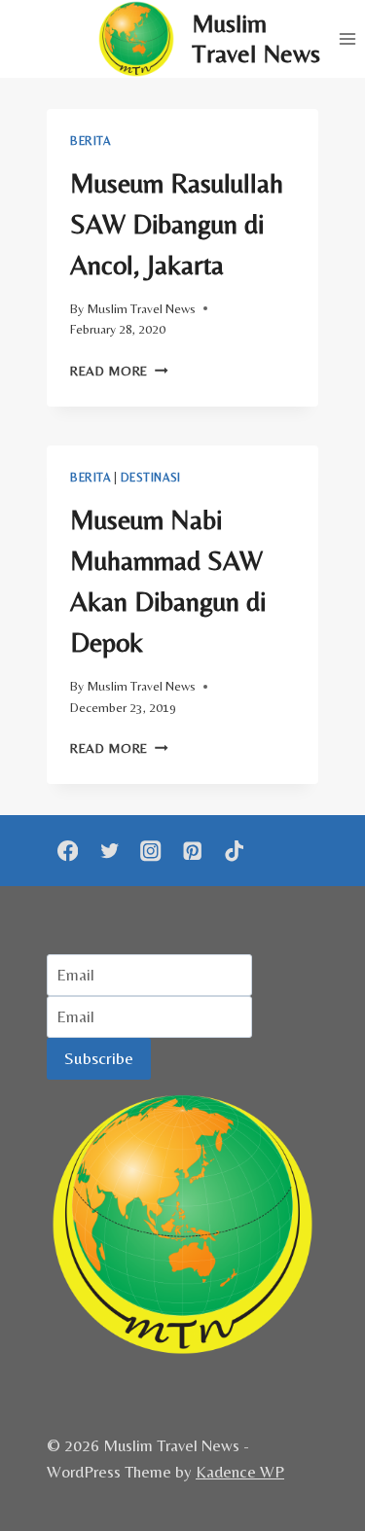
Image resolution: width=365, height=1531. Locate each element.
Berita (90, 141)
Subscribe (98, 1058)
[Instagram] (151, 851)
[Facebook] (68, 851)
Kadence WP (240, 1471)
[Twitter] (109, 851)
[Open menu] (347, 38)
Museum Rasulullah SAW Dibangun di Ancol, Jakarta (176, 223)
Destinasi (150, 477)
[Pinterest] (192, 851)
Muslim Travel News (141, 308)
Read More (119, 370)
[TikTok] (234, 851)
